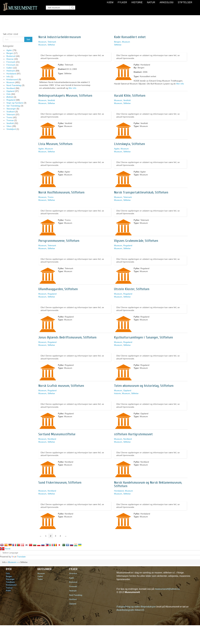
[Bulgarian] (34, 545)
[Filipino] (47, 545)
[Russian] (43, 545)
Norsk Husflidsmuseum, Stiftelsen (61, 192)
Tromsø (10, 120)
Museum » (13, 562)
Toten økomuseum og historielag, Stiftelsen (143, 386)
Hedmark (10, 71)
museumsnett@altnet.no (167, 589)
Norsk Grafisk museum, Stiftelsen (61, 386)
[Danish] (22, 545)
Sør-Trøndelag (13, 106)
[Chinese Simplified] (30, 545)
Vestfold (10, 123)
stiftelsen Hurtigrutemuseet (133, 434)
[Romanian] (55, 545)
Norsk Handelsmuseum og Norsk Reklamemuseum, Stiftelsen (148, 484)
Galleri (9, 68)
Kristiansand (12, 79)
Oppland (10, 91)
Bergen (9, 53)
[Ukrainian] (79, 545)
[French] (14, 545)
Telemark (10, 114)
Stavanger (11, 108)
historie (117, 393)
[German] (10, 545)
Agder (9, 50)
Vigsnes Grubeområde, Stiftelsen (136, 241)
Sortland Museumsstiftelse (56, 434)
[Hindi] (75, 545)
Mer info (72, 88)
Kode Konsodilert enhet (130, 37)
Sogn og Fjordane (14, 103)
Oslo (8, 94)
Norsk (7, 548)
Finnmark (10, 62)
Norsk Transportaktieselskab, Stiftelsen (141, 192)
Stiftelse (51, 45)
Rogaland (10, 100)
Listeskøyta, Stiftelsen (129, 144)
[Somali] (67, 545)
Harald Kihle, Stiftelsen (129, 96)
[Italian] (51, 545)
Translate (21, 556)
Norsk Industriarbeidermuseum (59, 37)
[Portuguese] (18, 545)
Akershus (73, 573)
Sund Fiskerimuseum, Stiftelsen (59, 482)
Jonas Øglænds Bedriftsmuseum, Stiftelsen (67, 337)
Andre (8, 590)
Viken (9, 126)
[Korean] (26, 545)
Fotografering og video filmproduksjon (136, 606)
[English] (2, 545)
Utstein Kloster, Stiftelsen (131, 289)
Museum (10, 82)
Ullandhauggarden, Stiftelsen (58, 289)
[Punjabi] (63, 545)
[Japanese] (59, 545)
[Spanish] (6, 545)
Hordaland (11, 73)
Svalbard (10, 111)
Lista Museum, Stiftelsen (55, 144)
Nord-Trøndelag (13, 85)
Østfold (9, 97)
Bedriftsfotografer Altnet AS (130, 610)
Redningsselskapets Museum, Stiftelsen (65, 96)
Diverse (9, 59)
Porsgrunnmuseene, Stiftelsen (58, 241)
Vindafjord (11, 129)
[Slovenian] (71, 545)
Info (8, 76)
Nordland (10, 88)
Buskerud (10, 56)
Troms (9, 117)
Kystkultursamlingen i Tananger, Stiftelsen (143, 337)
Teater (40, 579)
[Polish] (38, 545)
